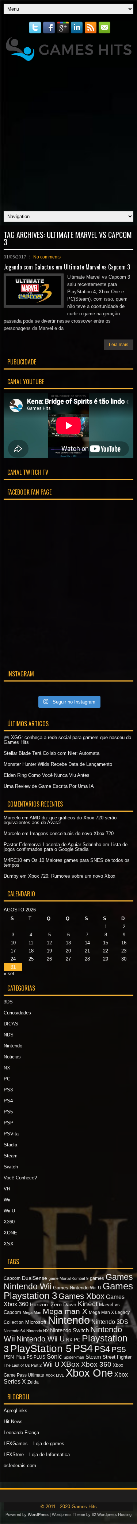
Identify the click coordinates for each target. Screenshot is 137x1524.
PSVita (11, 1133)
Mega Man (32, 1312)
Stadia (10, 1144)
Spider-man (74, 1357)
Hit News (13, 1421)
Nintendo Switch (69, 1330)
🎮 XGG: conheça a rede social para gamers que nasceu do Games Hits (67, 740)
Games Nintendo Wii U (77, 1287)
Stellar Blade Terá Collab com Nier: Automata (51, 753)
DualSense (34, 1278)
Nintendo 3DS (109, 1321)
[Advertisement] (68, 134)
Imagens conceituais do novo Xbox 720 (72, 833)
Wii (7, 1199)
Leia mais (118, 344)
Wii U (9, 1210)
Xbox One (89, 1373)
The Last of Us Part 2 (23, 1365)
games (97, 1278)
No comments (47, 257)
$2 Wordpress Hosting (112, 1514)
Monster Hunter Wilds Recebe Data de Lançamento (58, 764)
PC (7, 1079)
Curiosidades (17, 1013)
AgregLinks (15, 1410)
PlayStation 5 (41, 1348)
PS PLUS (36, 1357)
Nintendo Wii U (40, 1339)
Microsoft (35, 1322)
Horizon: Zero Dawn (53, 1304)
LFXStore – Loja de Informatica (37, 1454)
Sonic (54, 1356)
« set (9, 973)
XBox (70, 1364)
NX (7, 1068)
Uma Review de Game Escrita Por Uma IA (49, 786)
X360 (9, 1221)
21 (87, 951)
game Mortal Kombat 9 (68, 1278)
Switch (11, 1166)
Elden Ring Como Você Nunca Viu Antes (47, 775)
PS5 (8, 1111)
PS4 (8, 1100)
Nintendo (13, 1046)
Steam (11, 1155)
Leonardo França (21, 1432)
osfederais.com (20, 1465)
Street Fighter (117, 1357)
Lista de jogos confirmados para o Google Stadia (66, 847)
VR (7, 1188)
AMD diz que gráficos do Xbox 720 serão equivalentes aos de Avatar (60, 820)
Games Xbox (81, 1296)
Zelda (33, 1382)
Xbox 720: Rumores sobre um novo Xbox (71, 876)
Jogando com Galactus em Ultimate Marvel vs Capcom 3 (67, 266)
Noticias (12, 1057)
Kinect (88, 1304)
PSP (9, 1122)
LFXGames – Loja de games (34, 1443)
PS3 (8, 1089)
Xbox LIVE (55, 1375)
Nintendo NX (37, 1331)
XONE (10, 1232)
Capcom (12, 1278)
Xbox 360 (96, 1364)
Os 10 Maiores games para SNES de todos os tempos (67, 863)
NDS (9, 1035)
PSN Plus (14, 1357)
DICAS (11, 1024)
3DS (8, 1002)
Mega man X (65, 1311)
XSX (9, 1243)
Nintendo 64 (14, 1331)
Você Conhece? (20, 1177)
